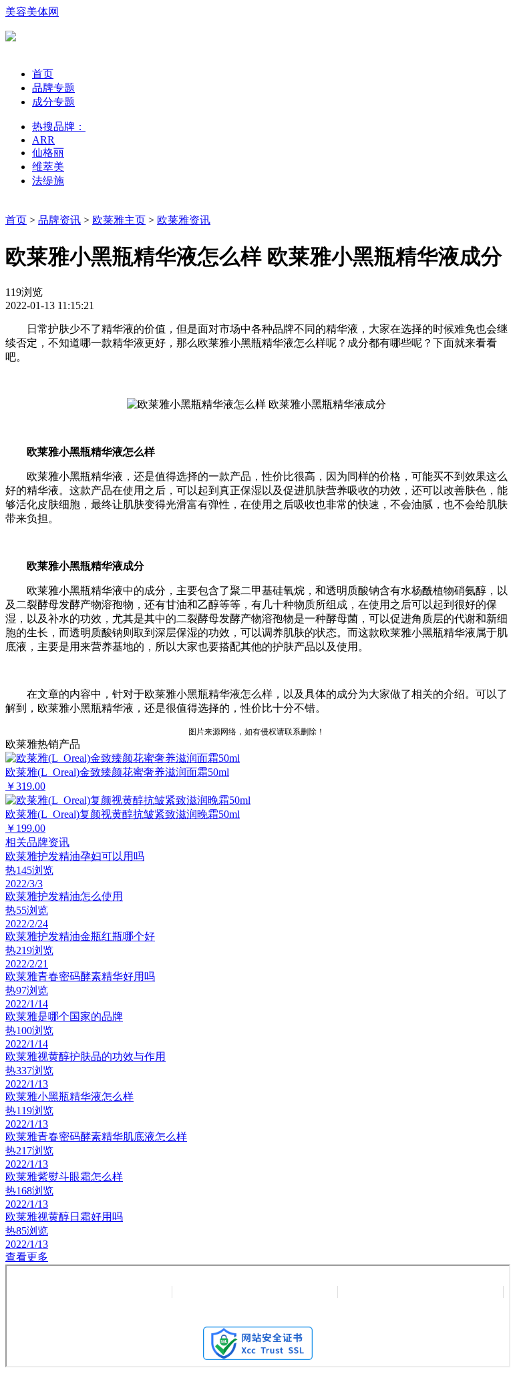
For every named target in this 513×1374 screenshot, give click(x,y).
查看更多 (26, 1257)
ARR (43, 140)
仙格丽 (48, 152)
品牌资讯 (59, 220)
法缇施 (48, 180)
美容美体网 (32, 11)
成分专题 (53, 101)
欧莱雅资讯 (183, 220)
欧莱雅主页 (119, 220)
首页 (42, 73)
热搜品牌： (59, 126)
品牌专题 (53, 87)
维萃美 (48, 166)
